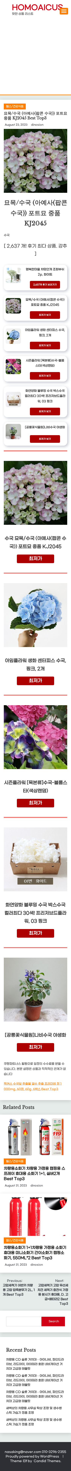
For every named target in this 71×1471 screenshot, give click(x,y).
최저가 (35, 558)
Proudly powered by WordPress (33, 1456)
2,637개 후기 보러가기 (45, 284)
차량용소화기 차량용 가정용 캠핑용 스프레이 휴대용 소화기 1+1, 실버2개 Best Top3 (34, 1173)
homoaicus (37, 8)
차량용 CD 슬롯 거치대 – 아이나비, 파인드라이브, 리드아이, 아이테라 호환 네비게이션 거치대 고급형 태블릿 (35, 1364)
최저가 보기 (45, 315)
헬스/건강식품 (14, 106)
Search (54, 1321)
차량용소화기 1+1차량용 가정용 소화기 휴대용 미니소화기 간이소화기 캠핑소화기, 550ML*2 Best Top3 (35, 1252)
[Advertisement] (35, 57)
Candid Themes (47, 1461)
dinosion (37, 124)
